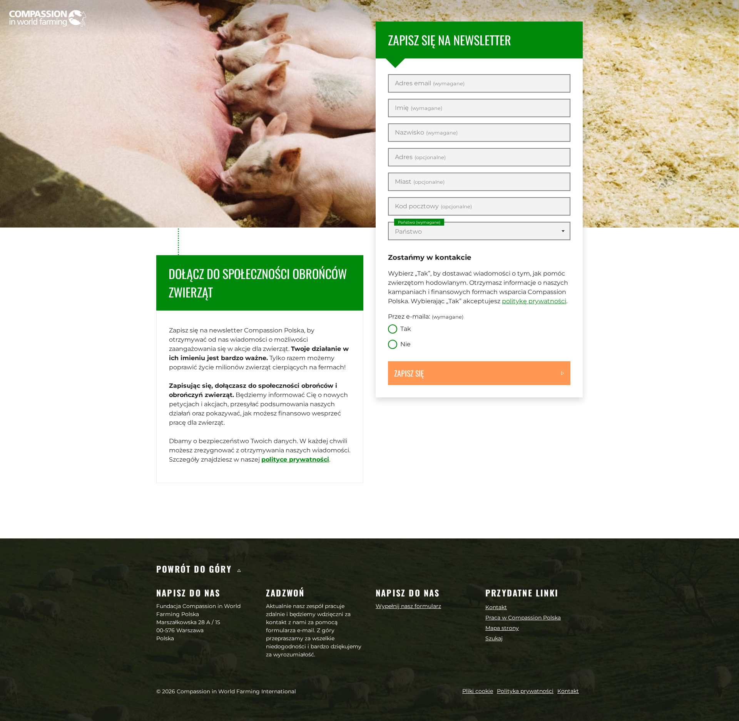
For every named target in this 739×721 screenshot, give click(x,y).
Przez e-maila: (425, 316)
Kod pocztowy (433, 206)
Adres (420, 157)
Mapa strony (502, 628)
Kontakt (496, 607)
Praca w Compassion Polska (523, 617)
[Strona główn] (47, 18)
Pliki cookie (477, 691)
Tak (405, 328)
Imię (418, 108)
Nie (405, 344)
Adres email (430, 83)
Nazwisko (426, 133)
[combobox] (479, 231)
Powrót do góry (195, 569)
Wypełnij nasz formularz (408, 606)
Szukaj (494, 638)
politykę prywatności (534, 301)
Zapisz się (409, 373)
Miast (420, 182)
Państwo (419, 222)
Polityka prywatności (525, 691)
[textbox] (479, 232)
